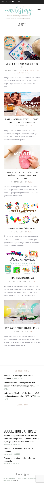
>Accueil (3, 1)
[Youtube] (25, 474)
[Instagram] (28, 474)
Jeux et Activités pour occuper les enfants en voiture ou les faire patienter (22, 121)
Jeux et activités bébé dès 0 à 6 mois (22, 228)
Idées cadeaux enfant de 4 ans (22, 278)
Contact (20, 1)
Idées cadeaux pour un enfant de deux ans (22, 328)
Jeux (30, 126)
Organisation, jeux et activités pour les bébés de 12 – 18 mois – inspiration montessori (22, 175)
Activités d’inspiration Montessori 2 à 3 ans (22, 65)
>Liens (11, 1)
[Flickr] (22, 474)
